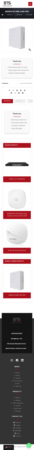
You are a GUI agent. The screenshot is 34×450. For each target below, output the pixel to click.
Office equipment (18, 403)
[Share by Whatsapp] (15, 93)
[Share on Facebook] (9, 90)
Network (30, 83)
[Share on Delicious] (24, 90)
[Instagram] (11, 360)
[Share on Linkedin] (11, 93)
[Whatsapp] (28, 445)
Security (18, 406)
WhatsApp (18, 430)
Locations (18, 436)
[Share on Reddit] (21, 90)
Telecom (18, 398)
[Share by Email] (22, 93)
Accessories (23, 83)
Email (18, 433)
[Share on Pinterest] (17, 90)
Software (18, 411)
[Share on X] (13, 90)
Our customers (18, 381)
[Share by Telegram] (19, 93)
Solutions (18, 378)
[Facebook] (17, 360)
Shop (18, 383)
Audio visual (18, 408)
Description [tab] (7, 101)
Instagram (18, 428)
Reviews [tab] (20, 101)
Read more (18, 172)
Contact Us (18, 386)
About (18, 375)
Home (18, 373)
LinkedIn (18, 425)
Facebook (18, 422)
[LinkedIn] (22, 360)
